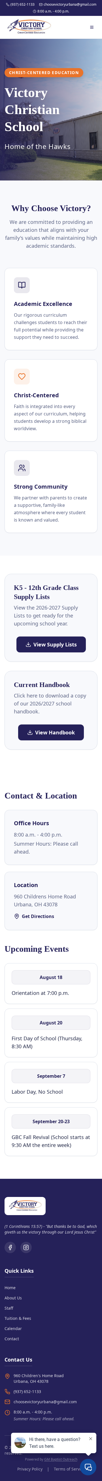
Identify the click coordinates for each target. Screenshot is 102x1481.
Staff (9, 1308)
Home (10, 1287)
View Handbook (55, 732)
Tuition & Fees (18, 1318)
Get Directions (38, 916)
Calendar (13, 1328)
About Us (13, 1298)
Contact (12, 1338)
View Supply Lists (55, 644)
